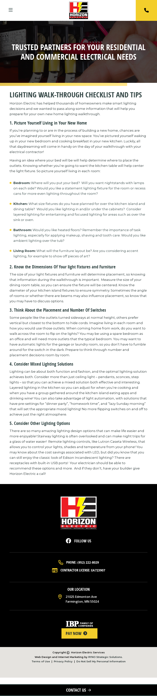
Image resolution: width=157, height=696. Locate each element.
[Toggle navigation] (11, 10)
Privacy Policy (63, 661)
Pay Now (73, 633)
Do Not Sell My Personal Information (101, 661)
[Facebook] (68, 542)
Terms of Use (41, 661)
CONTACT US (76, 690)
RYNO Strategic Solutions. (105, 657)
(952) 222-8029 (88, 562)
